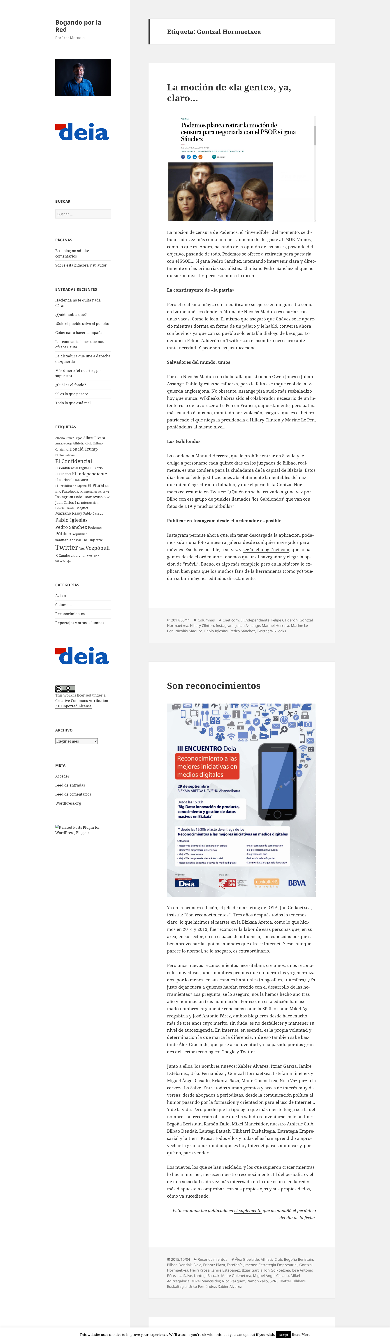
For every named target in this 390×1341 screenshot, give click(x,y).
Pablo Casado (93, 513)
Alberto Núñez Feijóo (68, 438)
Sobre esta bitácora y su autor (81, 265)
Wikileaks (278, 630)
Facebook (70, 491)
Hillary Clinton (202, 625)
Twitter (66, 547)
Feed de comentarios (73, 794)
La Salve (185, 1275)
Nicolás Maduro (188, 630)
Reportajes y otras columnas (79, 622)
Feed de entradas (70, 785)
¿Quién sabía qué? (71, 314)
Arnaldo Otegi (63, 443)
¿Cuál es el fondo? (70, 384)
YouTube (93, 556)
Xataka (64, 555)
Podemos (95, 527)
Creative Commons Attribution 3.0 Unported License (81, 703)
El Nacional (63, 480)
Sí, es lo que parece (71, 393)
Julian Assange (247, 625)
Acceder (62, 776)
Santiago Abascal (68, 540)
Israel (107, 497)
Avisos (60, 595)
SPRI (273, 1281)
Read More (301, 1334)
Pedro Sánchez (71, 527)
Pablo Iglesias (71, 519)
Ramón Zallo (257, 1281)
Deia (197, 1264)
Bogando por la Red (78, 26)
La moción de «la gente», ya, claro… (229, 92)
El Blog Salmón (65, 455)
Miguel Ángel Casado (271, 1275)
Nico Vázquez (233, 1281)
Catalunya (62, 449)
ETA (58, 492)
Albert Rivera (94, 437)
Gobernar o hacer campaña (78, 332)
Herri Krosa (200, 1270)
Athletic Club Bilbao (88, 443)
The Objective (92, 540)
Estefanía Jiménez (242, 1264)
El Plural (96, 485)
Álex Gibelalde (247, 1259)
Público (63, 534)
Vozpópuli (98, 548)
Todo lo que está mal (73, 402)
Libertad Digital (65, 508)
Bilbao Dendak (179, 1264)
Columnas (63, 604)
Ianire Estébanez (225, 1270)
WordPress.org (68, 803)
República (79, 534)
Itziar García (252, 1270)
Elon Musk (80, 480)
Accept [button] (283, 1335)
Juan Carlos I (65, 502)
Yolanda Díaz (78, 556)
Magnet (82, 508)
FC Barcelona (88, 491)
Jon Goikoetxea (277, 1270)
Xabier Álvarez (230, 1286)
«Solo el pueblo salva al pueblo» (82, 323)
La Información (87, 503)
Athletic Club (271, 1259)
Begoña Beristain (298, 1259)
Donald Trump (84, 449)
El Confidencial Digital (72, 468)
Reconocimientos (70, 613)
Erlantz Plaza (214, 1264)
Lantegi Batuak (206, 1275)
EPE (107, 486)
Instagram (64, 496)
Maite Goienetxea (236, 1275)
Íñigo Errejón (63, 561)
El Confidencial (73, 461)
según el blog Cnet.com (266, 549)
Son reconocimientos (213, 685)
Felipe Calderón (284, 620)
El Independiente (89, 474)
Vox (82, 548)
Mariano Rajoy (68, 513)
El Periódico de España (71, 486)
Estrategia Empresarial (278, 1264)
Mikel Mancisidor (205, 1281)
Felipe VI (103, 492)
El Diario (96, 468)
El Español (63, 474)
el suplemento (248, 1210)
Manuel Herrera (275, 625)
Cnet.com (231, 620)
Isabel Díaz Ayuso (88, 497)
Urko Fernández (202, 1286)
